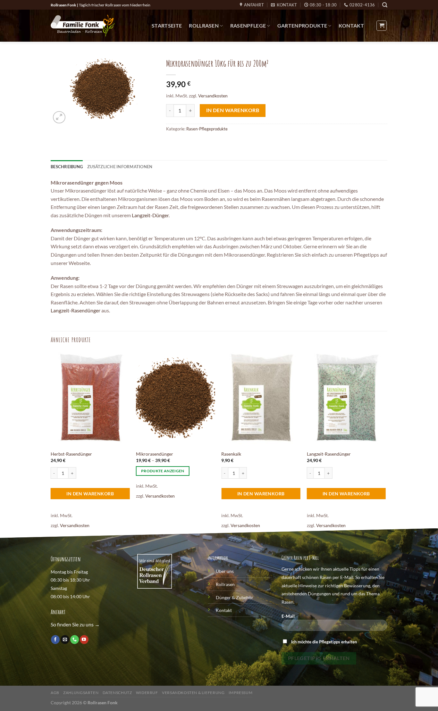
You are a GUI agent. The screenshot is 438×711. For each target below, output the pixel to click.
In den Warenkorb (232, 110)
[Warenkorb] (381, 26)
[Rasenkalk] (260, 399)
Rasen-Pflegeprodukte (207, 128)
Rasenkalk (231, 454)
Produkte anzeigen (162, 471)
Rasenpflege (248, 25)
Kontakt (351, 25)
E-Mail (288, 616)
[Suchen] (384, 5)
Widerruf (147, 692)
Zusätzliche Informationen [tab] (119, 166)
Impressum (241, 692)
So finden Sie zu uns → (75, 624)
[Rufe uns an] (74, 639)
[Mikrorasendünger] (175, 399)
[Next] (385, 444)
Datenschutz (117, 692)
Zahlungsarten (80, 692)
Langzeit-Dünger (150, 215)
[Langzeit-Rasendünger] (346, 399)
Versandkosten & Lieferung (193, 692)
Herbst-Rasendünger (71, 454)
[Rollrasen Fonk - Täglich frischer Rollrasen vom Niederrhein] (83, 25)
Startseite (167, 25)
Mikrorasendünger (154, 454)
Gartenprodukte (302, 25)
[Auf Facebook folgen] (55, 639)
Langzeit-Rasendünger (75, 310)
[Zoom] (59, 117)
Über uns (225, 571)
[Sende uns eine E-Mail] (65, 639)
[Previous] (51, 444)
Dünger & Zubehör (234, 597)
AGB (55, 692)
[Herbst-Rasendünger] (90, 399)
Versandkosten (213, 95)
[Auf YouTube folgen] (84, 639)
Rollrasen (204, 25)
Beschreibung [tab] (67, 166)
